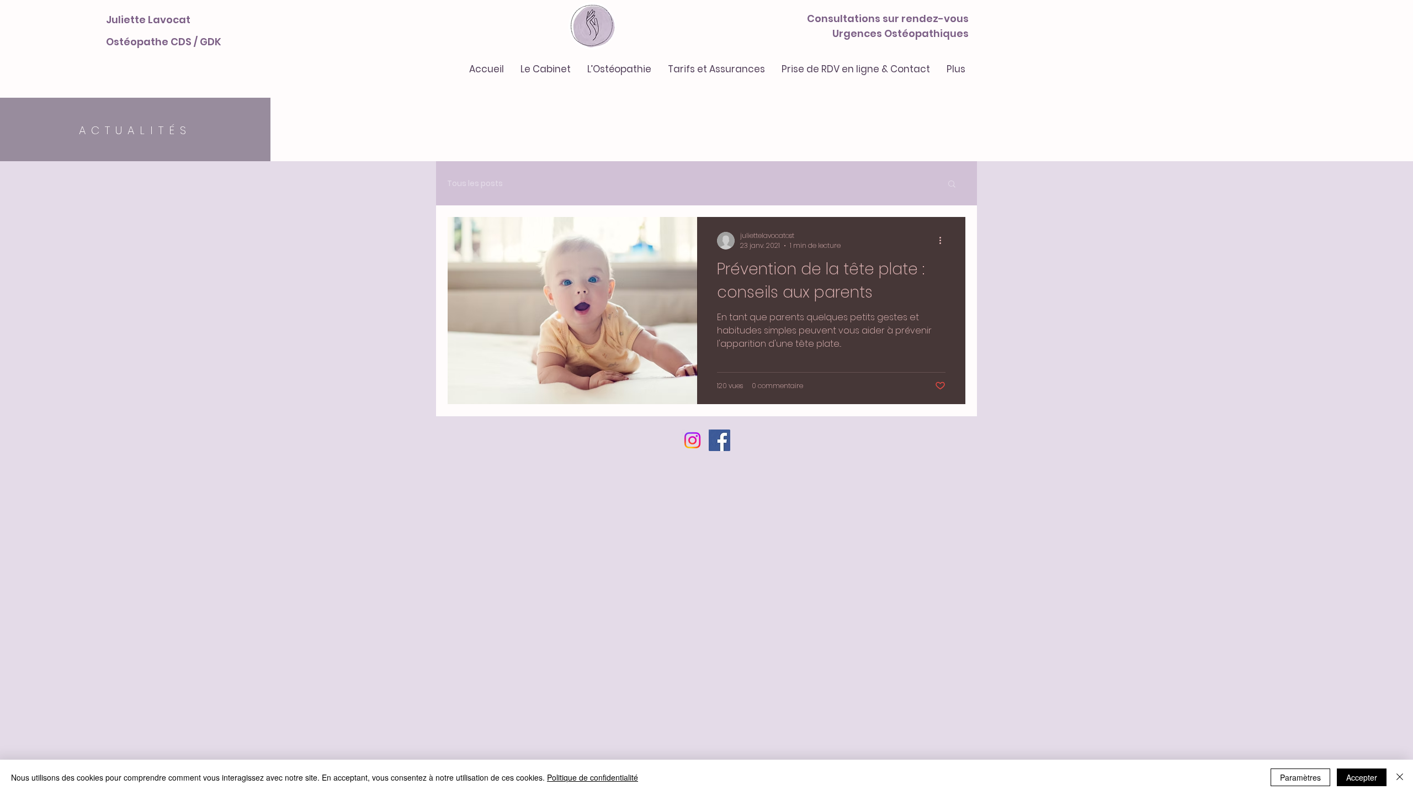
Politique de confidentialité (592, 777)
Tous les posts (475, 183)
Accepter (1361, 777)
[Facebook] (719, 440)
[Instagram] (692, 440)
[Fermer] (1399, 777)
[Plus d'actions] (943, 240)
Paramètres (1300, 777)
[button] (952, 184)
